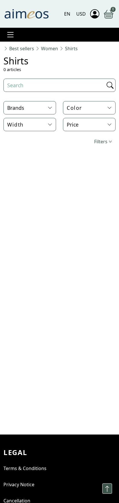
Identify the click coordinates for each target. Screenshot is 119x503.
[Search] (109, 85)
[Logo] (26, 14)
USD (81, 14)
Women (49, 48)
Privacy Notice (18, 484)
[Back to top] (107, 488)
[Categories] (10, 35)
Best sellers (21, 48)
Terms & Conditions (25, 468)
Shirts (71, 48)
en (67, 14)
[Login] (95, 14)
